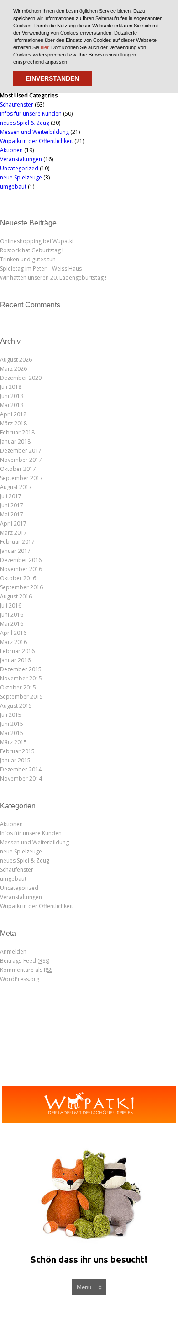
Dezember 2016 (21, 560)
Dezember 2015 (21, 669)
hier (44, 47)
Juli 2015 (10, 715)
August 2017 (16, 487)
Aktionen (11, 150)
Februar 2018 (17, 432)
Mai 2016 (11, 624)
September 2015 (21, 696)
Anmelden (13, 951)
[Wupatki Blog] (89, 1104)
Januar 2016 (15, 660)
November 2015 (21, 678)
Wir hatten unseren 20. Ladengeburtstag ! (53, 277)
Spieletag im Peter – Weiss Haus (41, 268)
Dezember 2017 (21, 451)
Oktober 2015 (18, 687)
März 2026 (13, 369)
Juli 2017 (10, 496)
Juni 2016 (11, 614)
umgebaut (13, 186)
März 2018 (13, 423)
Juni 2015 (11, 724)
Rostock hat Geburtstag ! (31, 250)
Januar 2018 (15, 441)
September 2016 (21, 587)
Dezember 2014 (21, 769)
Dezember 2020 (21, 378)
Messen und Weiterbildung (34, 132)
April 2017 (13, 523)
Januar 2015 (15, 760)
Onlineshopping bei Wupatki (36, 241)
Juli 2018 (10, 387)
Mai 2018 (11, 405)
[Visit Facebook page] (80, 1314)
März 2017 (13, 532)
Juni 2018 (11, 396)
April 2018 (13, 414)
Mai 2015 (11, 733)
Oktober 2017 (18, 469)
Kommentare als (26, 970)
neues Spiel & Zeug (24, 123)
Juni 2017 (11, 505)
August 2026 (16, 359)
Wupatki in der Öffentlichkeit (36, 141)
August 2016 (16, 596)
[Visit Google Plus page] (101, 1314)
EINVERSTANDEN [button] (52, 78)
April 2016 (13, 633)
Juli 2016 (10, 605)
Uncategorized (19, 168)
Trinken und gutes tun (28, 259)
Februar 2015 (17, 751)
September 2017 (21, 478)
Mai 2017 (11, 514)
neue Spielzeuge (21, 177)
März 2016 (13, 642)
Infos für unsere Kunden (31, 113)
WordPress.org (19, 979)
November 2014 (21, 778)
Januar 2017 (15, 551)
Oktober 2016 (18, 578)
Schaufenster (16, 104)
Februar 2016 (17, 651)
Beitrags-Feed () (24, 961)
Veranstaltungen (21, 159)
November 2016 (21, 569)
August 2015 (16, 706)
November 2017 (21, 460)
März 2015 (13, 742)
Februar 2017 (17, 542)
